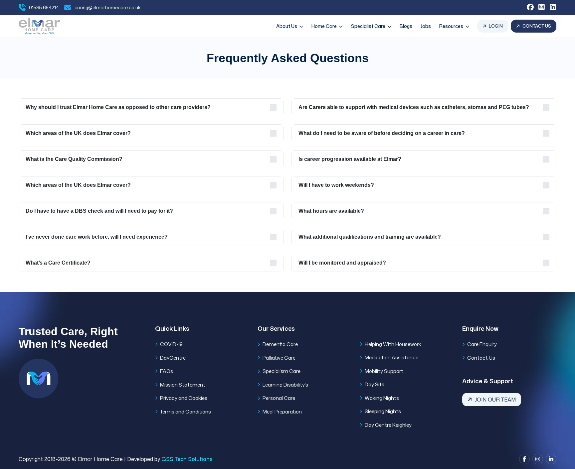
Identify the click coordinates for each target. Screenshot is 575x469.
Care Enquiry (482, 344)
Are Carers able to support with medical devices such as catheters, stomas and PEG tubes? (413, 107)
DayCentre (173, 357)
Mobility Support (384, 371)
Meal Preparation (282, 411)
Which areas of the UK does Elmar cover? (78, 133)
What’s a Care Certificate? (58, 263)
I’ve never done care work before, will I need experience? (97, 237)
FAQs (166, 371)
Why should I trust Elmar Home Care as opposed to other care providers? (118, 107)
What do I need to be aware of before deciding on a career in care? (381, 133)
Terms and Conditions (185, 411)
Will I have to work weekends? (336, 185)
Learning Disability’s (285, 384)
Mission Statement (182, 384)
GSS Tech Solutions (187, 459)
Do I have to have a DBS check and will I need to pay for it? (99, 211)
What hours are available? (331, 211)
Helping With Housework (393, 344)
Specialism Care (281, 371)
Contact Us (536, 26)
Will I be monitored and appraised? (342, 263)
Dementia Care (280, 344)
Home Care (324, 26)
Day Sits (374, 384)
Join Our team (495, 399)
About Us (287, 26)
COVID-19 (171, 344)
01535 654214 (44, 7)
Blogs (406, 26)
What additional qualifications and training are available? (369, 237)
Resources (451, 26)
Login (496, 26)
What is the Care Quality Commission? (74, 159)
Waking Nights (382, 398)
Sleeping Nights (383, 411)
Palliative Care (279, 357)
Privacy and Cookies (183, 398)
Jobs (426, 26)
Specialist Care (368, 26)
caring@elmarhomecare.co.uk (108, 7)
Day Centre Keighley (388, 424)
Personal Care (279, 398)
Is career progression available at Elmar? (349, 159)
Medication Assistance (391, 357)
